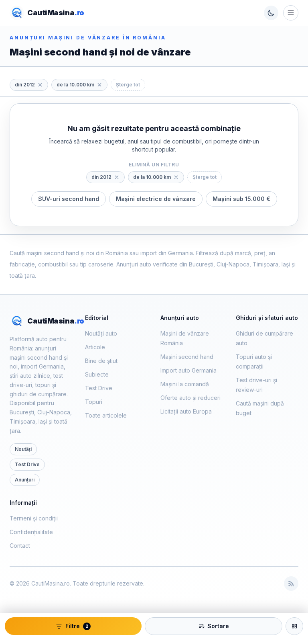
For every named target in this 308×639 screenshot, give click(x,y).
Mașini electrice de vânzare (156, 198)
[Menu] (290, 12)
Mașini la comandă (184, 384)
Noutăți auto (101, 333)
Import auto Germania (188, 370)
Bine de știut (101, 360)
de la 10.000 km (75, 85)
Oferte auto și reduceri (190, 397)
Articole (95, 347)
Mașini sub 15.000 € (241, 198)
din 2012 (25, 85)
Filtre (76, 626)
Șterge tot (128, 85)
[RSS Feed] (291, 583)
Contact (20, 545)
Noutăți (23, 449)
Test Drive (27, 464)
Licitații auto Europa (186, 411)
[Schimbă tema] (271, 13)
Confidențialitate (31, 531)
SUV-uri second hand (68, 198)
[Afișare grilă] (294, 626)
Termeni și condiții (34, 518)
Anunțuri (24, 480)
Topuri (93, 401)
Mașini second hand (186, 356)
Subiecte (97, 374)
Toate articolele (106, 415)
